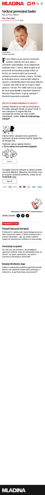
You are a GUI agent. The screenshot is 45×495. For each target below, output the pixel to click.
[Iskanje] (38, 3)
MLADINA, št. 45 (8, 20)
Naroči (9, 181)
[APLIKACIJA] (29, 3)
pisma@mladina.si (36, 211)
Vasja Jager (10, 18)
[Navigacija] (42, 4)
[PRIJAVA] (33, 3)
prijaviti (33, 146)
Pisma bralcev (15, 211)
